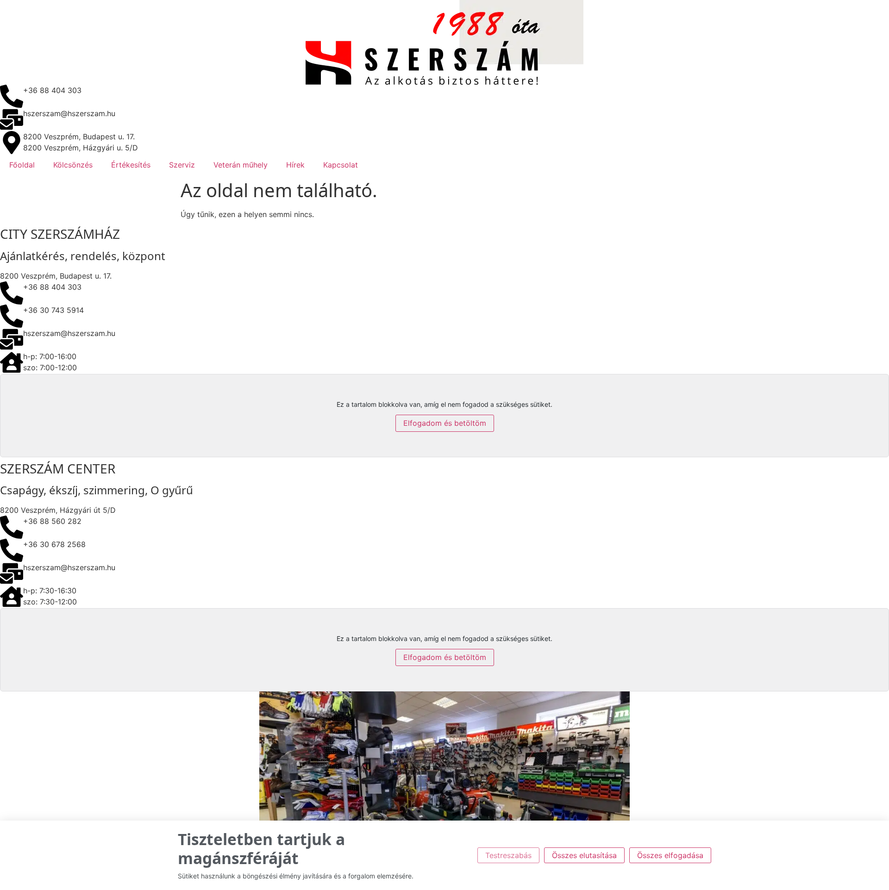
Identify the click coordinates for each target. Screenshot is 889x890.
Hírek (295, 164)
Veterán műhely (240, 164)
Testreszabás (508, 855)
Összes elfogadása (670, 855)
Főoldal (22, 164)
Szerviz (182, 164)
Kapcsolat (340, 164)
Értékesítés (130, 164)
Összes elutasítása (584, 855)
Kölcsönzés (73, 164)
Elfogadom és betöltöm (444, 423)
